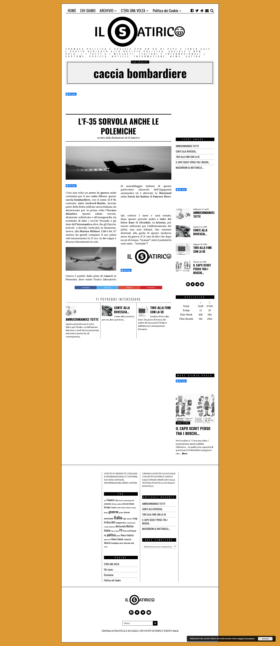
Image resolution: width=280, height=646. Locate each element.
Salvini (120, 539)
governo (113, 511)
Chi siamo (108, 569)
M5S (113, 522)
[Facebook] (192, 10)
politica (111, 534)
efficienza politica (117, 504)
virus (121, 542)
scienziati (127, 539)
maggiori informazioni (246, 638)
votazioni (127, 542)
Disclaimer (109, 575)
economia (107, 503)
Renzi (123, 535)
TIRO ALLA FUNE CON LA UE (160, 309)
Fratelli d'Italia (121, 507)
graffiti (121, 512)
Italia (118, 517)
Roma (114, 539)
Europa (107, 507)
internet (127, 512)
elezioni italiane (128, 503)
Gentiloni (128, 507)
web (132, 542)
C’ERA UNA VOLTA (111, 564)
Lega (124, 518)
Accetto (265, 638)
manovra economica (109, 526)
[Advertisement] (144, 205)
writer (105, 546)
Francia (113, 507)
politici (118, 535)
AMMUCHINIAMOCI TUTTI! (82, 319)
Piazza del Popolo (129, 530)
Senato (107, 543)
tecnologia (115, 542)
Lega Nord (129, 518)
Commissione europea (125, 500)
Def (133, 500)
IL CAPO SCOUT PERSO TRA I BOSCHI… (193, 162)
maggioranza (121, 522)
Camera (110, 500)
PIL (105, 535)
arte (105, 500)
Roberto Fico (107, 539)
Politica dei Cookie (112, 580)
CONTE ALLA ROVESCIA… (122, 309)
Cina (116, 500)
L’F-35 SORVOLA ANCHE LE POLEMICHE (118, 126)
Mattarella (121, 526)
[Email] (206, 10)
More (184, 453)
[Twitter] (197, 10)
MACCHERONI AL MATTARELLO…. (190, 167)
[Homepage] (202, 10)
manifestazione (130, 523)
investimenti (108, 518)
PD (120, 530)
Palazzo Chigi (115, 531)
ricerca (130, 535)
